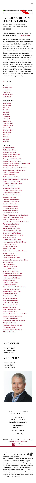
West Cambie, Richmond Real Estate (14, 320)
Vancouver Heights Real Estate (12, 316)
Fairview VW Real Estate (10, 213)
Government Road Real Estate (12, 233)
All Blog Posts (7, 88)
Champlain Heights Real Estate (12, 184)
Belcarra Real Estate (9, 148)
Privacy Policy (29, 439)
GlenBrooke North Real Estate (12, 231)
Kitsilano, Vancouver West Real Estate (14, 251)
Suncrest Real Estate (9, 307)
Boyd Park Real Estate (10, 152)
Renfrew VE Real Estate (10, 294)
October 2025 (7, 128)
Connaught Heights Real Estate (12, 190)
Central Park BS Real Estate (11, 181)
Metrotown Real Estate (10, 267)
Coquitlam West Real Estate (11, 192)
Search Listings (9, 352)
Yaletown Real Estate (9, 332)
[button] (14, 434)
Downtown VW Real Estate (11, 204)
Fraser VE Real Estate (9, 226)
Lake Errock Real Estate (10, 255)
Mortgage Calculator (10, 350)
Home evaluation (9, 365)
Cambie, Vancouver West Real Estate (17, 26)
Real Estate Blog (8, 94)
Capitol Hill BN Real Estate (11, 172)
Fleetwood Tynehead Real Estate (13, 217)
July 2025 (6, 134)
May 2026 (6, 112)
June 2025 (6, 137)
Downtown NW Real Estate (11, 199)
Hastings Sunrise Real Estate (12, 240)
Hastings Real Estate (9, 237)
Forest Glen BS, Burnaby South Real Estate (16, 222)
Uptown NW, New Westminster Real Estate (16, 314)
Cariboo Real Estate (9, 174)
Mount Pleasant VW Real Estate (12, 276)
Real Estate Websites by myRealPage (18, 441)
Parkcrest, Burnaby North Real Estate (14, 287)
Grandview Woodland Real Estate (13, 235)
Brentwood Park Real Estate (11, 154)
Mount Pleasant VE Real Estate (12, 273)
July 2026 (6, 107)
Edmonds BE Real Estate (10, 210)
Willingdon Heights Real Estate (12, 329)
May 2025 (6, 139)
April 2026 (6, 114)
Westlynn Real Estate (9, 323)
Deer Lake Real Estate (10, 197)
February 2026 (7, 119)
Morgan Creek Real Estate (11, 271)
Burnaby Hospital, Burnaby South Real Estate (16, 163)
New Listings (7, 90)
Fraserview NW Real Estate (11, 228)
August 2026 (7, 105)
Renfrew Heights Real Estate (12, 291)
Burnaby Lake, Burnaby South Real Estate (15, 168)
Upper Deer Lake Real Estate (12, 309)
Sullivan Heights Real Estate (11, 305)
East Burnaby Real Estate (10, 206)
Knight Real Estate (8, 253)
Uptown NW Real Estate (10, 311)
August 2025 (7, 132)
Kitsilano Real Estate (9, 249)
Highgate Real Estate (9, 244)
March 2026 (6, 116)
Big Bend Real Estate (9, 150)
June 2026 (6, 110)
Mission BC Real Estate (10, 269)
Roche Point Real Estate (10, 296)
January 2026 (7, 121)
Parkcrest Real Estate (9, 285)
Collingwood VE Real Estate (11, 188)
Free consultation (9, 367)
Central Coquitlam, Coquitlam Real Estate (15, 179)
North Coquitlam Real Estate (11, 278)
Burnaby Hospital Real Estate (12, 161)
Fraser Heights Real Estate (11, 224)
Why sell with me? (9, 363)
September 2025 (8, 130)
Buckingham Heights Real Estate (13, 159)
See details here (25, 35)
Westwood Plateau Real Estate (12, 325)
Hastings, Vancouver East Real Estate (14, 242)
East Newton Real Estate (10, 208)
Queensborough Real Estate (11, 289)
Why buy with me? (9, 348)
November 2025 (8, 125)
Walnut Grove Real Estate (10, 318)
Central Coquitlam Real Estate (12, 177)
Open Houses (7, 92)
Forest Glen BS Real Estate (11, 219)
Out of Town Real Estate (10, 282)
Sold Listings (7, 97)
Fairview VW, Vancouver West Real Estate (15, 215)
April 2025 (6, 141)
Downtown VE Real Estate (11, 201)
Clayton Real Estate (9, 186)
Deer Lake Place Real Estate (11, 195)
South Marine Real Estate (10, 300)
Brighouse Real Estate (9, 156)
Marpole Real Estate (9, 264)
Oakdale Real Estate (9, 280)
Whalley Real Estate (9, 327)
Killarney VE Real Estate (10, 246)
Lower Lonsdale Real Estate (11, 258)
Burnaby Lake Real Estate (10, 166)
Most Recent (7, 103)
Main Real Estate (8, 262)
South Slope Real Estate (10, 302)
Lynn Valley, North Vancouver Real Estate (15, 260)
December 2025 (8, 123)
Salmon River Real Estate (10, 298)
